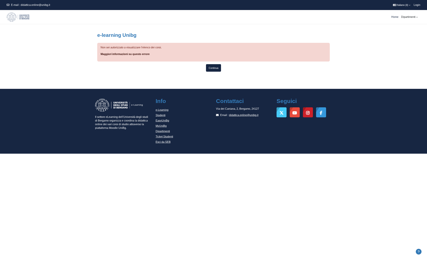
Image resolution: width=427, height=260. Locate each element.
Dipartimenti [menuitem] (408, 17)
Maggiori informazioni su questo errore (125, 54)
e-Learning (162, 109)
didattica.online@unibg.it (35, 5)
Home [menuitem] (394, 17)
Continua (213, 67)
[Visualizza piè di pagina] (419, 252)
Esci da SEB (163, 141)
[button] (401, 5)
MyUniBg (161, 125)
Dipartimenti (163, 131)
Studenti (160, 115)
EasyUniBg (162, 120)
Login (417, 5)
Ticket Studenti (164, 136)
